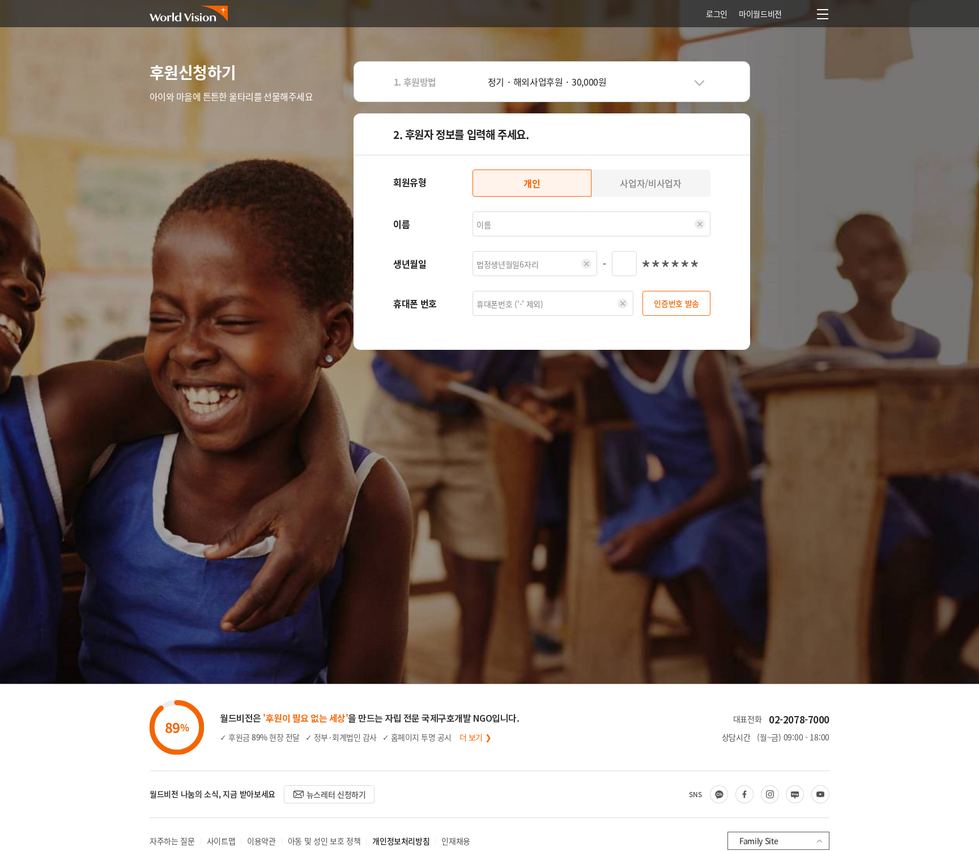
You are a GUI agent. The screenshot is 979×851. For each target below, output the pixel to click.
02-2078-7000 (799, 719)
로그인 (716, 13)
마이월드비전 (760, 13)
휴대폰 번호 (415, 303)
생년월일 (410, 263)
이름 (401, 224)
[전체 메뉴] (822, 14)
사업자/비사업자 (650, 183)
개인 (531, 183)
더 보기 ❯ (475, 737)
